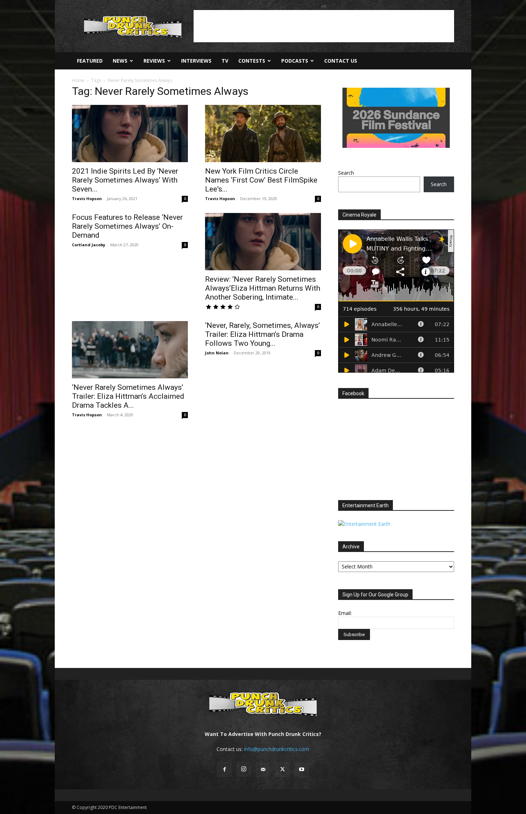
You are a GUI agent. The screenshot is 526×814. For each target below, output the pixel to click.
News (120, 60)
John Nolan (217, 352)
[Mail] (263, 769)
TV (224, 60)
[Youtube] (301, 769)
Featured (90, 60)
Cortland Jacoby (88, 244)
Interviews (196, 60)
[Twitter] (282, 769)
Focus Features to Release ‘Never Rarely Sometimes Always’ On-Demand (127, 226)
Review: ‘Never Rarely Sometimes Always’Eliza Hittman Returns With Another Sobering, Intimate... (262, 288)
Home (78, 80)
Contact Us (340, 60)
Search (346, 172)
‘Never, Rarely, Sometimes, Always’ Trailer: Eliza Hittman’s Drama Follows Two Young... (262, 334)
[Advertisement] (324, 26)
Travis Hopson (87, 198)
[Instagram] (244, 769)
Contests (251, 60)
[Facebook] (224, 769)
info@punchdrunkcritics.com (276, 749)
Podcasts (294, 60)
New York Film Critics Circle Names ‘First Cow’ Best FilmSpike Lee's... (261, 180)
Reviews (154, 60)
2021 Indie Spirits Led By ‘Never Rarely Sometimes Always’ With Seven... (125, 180)
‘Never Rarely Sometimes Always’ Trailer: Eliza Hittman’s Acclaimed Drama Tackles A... (128, 396)
